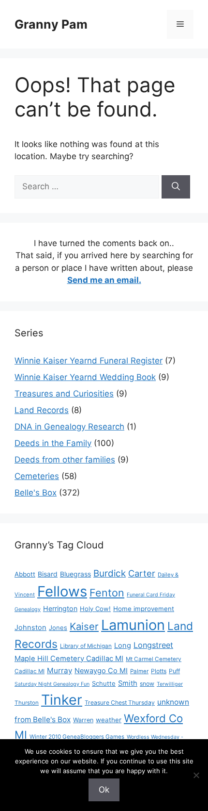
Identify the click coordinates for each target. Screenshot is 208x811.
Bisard (48, 574)
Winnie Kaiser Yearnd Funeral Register (89, 360)
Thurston (27, 702)
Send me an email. (104, 280)
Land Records (42, 410)
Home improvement (143, 608)
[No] (196, 775)
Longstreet (153, 645)
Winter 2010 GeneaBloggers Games (77, 736)
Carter (141, 573)
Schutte (104, 683)
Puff (174, 671)
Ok (104, 789)
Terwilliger (170, 684)
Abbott (25, 574)
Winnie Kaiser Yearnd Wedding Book (85, 377)
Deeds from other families (65, 459)
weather (108, 720)
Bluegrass (75, 574)
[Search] (176, 187)
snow (147, 683)
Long (122, 645)
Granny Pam (51, 24)
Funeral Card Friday (151, 595)
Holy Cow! (95, 608)
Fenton (106, 592)
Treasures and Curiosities (64, 393)
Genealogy (28, 609)
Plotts (158, 671)
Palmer (139, 671)
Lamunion (133, 624)
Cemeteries (37, 476)
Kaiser (84, 626)
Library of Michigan (86, 646)
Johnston (30, 627)
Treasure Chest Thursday (120, 702)
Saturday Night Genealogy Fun (52, 684)
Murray (59, 670)
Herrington (60, 608)
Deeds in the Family (53, 443)
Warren (83, 720)
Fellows (62, 591)
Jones (58, 627)
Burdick (109, 573)
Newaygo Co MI (101, 670)
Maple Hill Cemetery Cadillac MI (69, 658)
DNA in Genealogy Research (69, 426)
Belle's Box (36, 492)
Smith (127, 683)
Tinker (61, 699)
